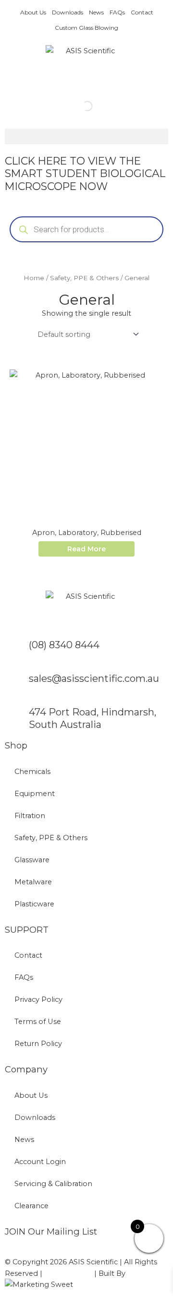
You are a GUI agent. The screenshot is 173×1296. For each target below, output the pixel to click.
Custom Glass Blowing (86, 27)
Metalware (33, 882)
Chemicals (32, 771)
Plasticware (34, 904)
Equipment (34, 793)
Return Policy (38, 1043)
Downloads (67, 12)
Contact (142, 12)
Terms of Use (37, 1021)
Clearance (31, 1205)
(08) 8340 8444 (64, 645)
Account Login (40, 1161)
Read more (86, 549)
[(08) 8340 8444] (17, 651)
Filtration (29, 815)
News (96, 12)
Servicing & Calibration (53, 1183)
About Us (33, 12)
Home (34, 278)
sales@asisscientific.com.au (94, 678)
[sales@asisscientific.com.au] (17, 684)
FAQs (117, 12)
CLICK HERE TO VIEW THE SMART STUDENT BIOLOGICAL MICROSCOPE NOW (85, 173)
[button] (86, 136)
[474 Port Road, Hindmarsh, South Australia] (17, 718)
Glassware (31, 860)
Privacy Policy (38, 999)
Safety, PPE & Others (84, 278)
